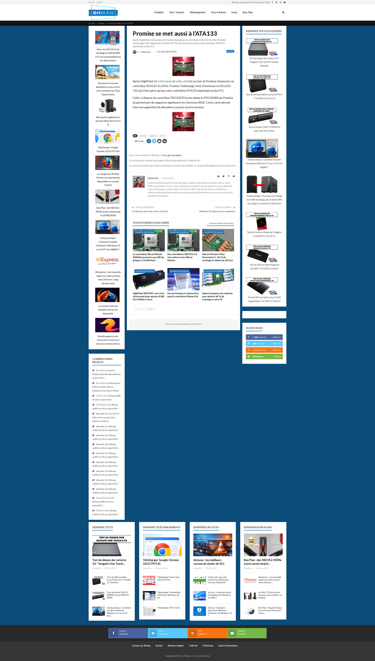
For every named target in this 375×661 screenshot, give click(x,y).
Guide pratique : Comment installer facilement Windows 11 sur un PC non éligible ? (264, 163)
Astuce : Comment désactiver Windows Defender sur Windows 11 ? (220, 611)
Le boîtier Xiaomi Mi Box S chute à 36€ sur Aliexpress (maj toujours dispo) (106, 387)
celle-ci (180, 81)
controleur (143, 136)
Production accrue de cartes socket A (150, 211)
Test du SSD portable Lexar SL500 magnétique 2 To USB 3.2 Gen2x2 (264, 299)
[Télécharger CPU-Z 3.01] (149, 611)
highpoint (153, 136)
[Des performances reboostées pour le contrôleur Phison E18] (183, 279)
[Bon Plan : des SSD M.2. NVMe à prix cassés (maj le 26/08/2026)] (263, 545)
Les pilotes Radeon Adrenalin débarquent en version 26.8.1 (106, 374)
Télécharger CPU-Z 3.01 (168, 607)
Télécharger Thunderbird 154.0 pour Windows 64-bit (168, 595)
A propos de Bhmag (141, 645)
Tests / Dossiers (176, 12)
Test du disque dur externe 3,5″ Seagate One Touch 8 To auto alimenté (264, 62)
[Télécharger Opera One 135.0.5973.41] (149, 580)
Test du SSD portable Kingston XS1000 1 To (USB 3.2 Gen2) (264, 266)
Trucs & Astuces (218, 12)
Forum (234, 12)
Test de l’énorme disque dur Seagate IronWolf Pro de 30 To (264, 234)
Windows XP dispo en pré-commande (217, 211)
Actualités (158, 12)
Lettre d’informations (228, 645)
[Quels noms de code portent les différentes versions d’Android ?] (199, 580)
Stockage (230, 51)
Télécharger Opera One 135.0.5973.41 (168, 578)
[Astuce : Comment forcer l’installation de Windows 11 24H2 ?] (199, 595)
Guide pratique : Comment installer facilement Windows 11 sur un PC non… (119, 611)
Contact (100, 2)
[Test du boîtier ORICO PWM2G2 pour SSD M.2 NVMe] (98, 595)
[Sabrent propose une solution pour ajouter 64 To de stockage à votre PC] (218, 279)
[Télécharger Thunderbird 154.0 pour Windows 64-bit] (149, 595)
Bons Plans (248, 12)
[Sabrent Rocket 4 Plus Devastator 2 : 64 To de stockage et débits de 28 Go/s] (218, 240)
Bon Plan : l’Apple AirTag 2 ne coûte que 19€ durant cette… (270, 610)
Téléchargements (198, 12)
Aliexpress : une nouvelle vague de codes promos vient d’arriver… (269, 580)
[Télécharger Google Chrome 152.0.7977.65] (162, 545)
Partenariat (208, 645)
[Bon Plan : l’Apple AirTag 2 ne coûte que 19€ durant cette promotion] (250, 611)
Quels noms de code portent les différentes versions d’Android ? (218, 580)
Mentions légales (176, 645)
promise (162, 136)
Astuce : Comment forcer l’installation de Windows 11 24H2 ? (219, 595)
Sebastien (100, 413)
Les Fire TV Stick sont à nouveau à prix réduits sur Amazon (105, 417)
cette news (165, 81)
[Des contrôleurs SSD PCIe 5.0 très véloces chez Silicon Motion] (183, 240)
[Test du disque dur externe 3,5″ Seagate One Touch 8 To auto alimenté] (111, 545)
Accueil (91, 2)
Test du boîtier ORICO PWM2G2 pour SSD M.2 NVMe (264, 129)
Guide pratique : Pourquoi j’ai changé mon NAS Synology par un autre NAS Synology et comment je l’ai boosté (264, 200)
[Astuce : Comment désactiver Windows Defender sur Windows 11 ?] (199, 611)
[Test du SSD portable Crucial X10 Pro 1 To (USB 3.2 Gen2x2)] (98, 580)
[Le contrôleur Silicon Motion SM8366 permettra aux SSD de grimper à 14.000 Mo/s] (149, 240)
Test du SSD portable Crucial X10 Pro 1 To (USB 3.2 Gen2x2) (264, 96)
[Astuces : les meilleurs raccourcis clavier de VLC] (212, 545)
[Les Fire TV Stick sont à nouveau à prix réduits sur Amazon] (250, 595)
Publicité (193, 645)
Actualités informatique (144, 232)
